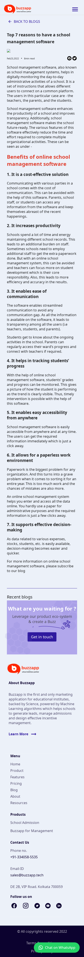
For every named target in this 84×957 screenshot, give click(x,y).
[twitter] (74, 59)
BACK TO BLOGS (27, 21)
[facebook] (69, 59)
